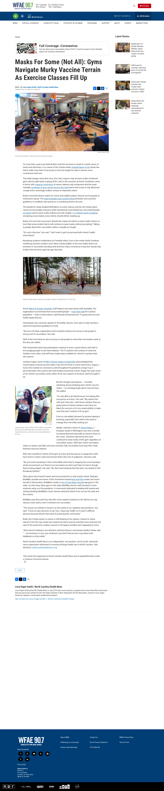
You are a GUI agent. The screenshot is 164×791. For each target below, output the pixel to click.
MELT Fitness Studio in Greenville (60, 362)
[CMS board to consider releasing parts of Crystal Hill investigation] (122, 69)
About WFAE (65, 737)
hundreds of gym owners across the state (50, 187)
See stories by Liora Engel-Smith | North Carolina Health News (44, 598)
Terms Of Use (124, 742)
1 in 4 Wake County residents (85, 213)
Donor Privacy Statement (99, 742)
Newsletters (142, 23)
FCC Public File (95, 747)
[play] (15, 16)
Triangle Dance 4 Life (80, 167)
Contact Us (94, 737)
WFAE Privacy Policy (126, 737)
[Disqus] (82, 642)
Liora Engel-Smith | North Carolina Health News (40, 87)
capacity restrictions (44, 184)
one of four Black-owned (72, 482)
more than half (78, 311)
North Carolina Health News (61, 556)
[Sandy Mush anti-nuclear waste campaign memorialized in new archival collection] (122, 104)
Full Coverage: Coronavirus (58, 46)
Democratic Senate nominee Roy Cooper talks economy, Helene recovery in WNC (138, 87)
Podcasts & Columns (73, 23)
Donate (145, 6)
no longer (27, 213)
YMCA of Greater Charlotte (40, 308)
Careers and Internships (69, 747)
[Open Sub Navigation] (19, 23)
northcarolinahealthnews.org (44, 547)
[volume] (22, 16)
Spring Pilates (87, 428)
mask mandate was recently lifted (59, 199)
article (30, 556)
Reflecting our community (70, 742)
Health (17, 37)
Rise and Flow (78, 479)
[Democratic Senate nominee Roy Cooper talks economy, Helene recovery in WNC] (122, 85)
